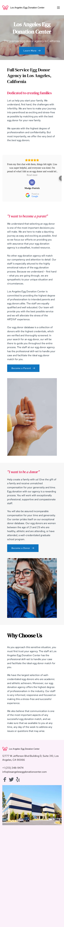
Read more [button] (32, 175)
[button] (58, 7)
